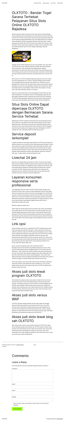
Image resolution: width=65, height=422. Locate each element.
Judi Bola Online (20, 344)
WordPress (60, 418)
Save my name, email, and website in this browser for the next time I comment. (31, 404)
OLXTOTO (4, 3)
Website (14, 397)
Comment (15, 368)
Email (14, 390)
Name (14, 384)
